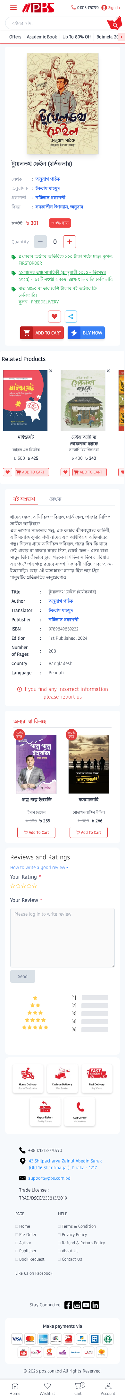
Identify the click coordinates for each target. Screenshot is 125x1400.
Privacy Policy (72, 1235)
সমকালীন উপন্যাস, (53, 207)
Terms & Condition (77, 1226)
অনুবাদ (76, 207)
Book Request (30, 1259)
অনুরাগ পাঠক (48, 179)
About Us (68, 1251)
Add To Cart (39, 832)
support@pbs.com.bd (49, 1178)
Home (22, 1226)
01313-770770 (88, 7)
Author (23, 1243)
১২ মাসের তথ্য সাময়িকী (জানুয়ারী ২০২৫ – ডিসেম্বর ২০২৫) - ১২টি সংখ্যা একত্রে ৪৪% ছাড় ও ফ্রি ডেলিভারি (66, 275)
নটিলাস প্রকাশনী (50, 197)
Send (23, 976)
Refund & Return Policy (81, 1243)
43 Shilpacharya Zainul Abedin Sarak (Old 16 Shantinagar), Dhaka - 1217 (65, 1164)
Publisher (25, 1251)
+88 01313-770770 (45, 1150)
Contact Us (70, 1259)
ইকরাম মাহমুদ (48, 188)
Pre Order (25, 1235)
